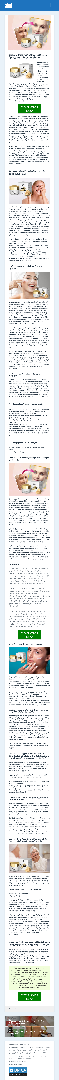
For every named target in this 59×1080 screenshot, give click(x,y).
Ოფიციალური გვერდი (29, 108)
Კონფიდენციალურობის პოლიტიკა (18, 1061)
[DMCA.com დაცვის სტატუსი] (18, 1071)
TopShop (22, 1008)
